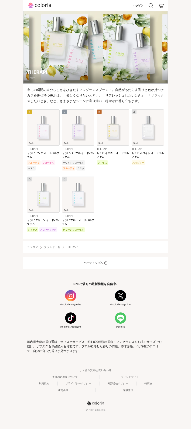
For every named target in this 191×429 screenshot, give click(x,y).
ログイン (138, 5)
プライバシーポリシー (78, 383)
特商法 (148, 383)
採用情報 (128, 390)
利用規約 (44, 383)
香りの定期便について (65, 376)
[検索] (151, 5)
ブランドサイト (130, 376)
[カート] (161, 5)
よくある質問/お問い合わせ (95, 370)
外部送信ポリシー (118, 383)
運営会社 (63, 390)
